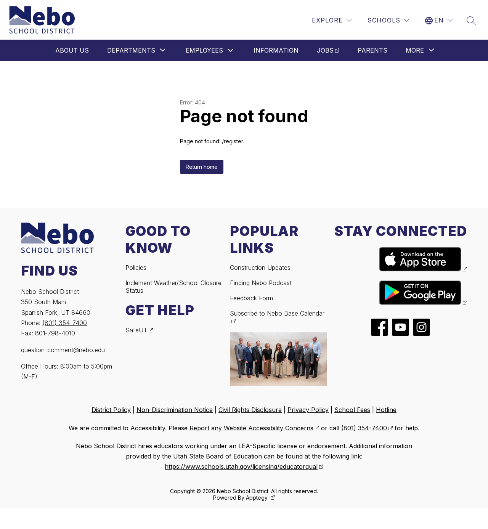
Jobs (325, 50)
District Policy (111, 410)
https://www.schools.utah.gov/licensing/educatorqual (241, 466)
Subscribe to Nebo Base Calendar (277, 313)
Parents (372, 50)
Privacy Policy (308, 410)
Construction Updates (260, 267)
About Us (72, 50)
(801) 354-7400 (64, 323)
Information (276, 50)
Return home (202, 167)
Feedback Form (251, 298)
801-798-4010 (55, 333)
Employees (204, 50)
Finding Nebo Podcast (261, 283)
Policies (135, 267)
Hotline (386, 410)
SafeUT (136, 330)
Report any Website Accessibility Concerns (251, 428)
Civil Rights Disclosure (250, 410)
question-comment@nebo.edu (63, 350)
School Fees (352, 410)
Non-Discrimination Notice (174, 410)
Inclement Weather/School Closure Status (173, 286)
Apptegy (257, 497)
